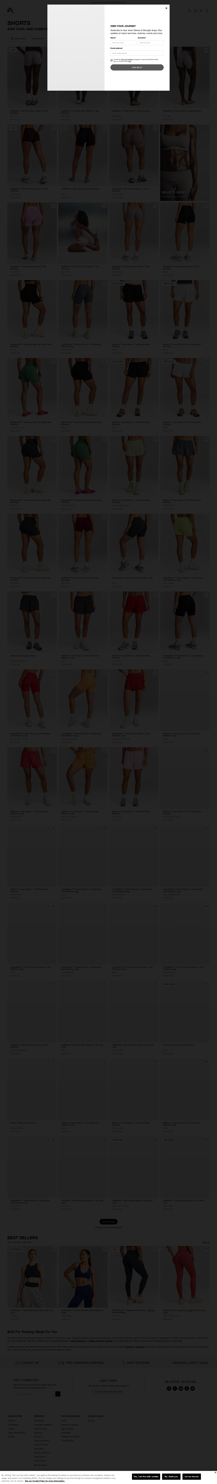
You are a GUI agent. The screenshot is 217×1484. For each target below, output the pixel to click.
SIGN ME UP (137, 67)
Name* (113, 38)
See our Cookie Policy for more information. (45, 1481)
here (129, 61)
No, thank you (171, 1476)
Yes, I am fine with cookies (146, 1476)
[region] (108, 1477)
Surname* (142, 38)
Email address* (116, 48)
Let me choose (192, 1476)
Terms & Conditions (127, 59)
